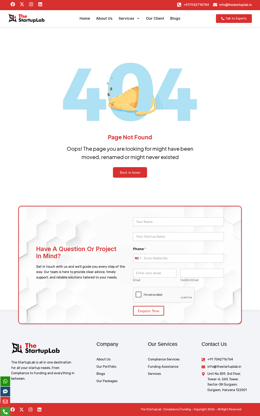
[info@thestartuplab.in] (215, 5)
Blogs (175, 18)
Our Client (155, 18)
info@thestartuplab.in (235, 5)
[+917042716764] (179, 4)
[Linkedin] (39, 409)
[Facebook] (12, 409)
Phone (139, 249)
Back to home (130, 172)
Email (136, 280)
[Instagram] (30, 409)
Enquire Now (148, 311)
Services (126, 18)
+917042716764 (196, 5)
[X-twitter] (21, 409)
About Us (104, 18)
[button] (129, 18)
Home (85, 18)
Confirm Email (189, 280)
